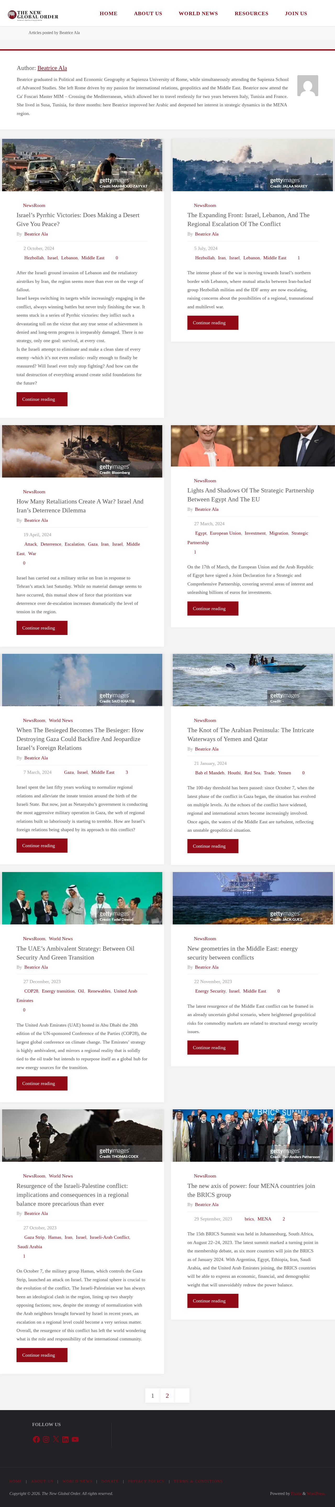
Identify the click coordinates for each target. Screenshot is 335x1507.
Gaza (93, 544)
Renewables (99, 991)
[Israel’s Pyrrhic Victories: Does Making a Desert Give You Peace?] (82, 165)
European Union (225, 533)
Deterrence (51, 544)
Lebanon (69, 257)
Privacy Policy (146, 1481)
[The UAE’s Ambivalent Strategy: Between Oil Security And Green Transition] (82, 898)
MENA (264, 1218)
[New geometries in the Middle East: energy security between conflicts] (253, 898)
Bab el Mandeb (209, 772)
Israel (52, 257)
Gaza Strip (34, 1237)
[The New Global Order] (33, 13)
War (32, 553)
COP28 (31, 991)
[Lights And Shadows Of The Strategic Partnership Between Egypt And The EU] (253, 446)
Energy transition (58, 991)
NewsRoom (34, 205)
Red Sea (252, 772)
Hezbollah (34, 257)
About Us (42, 1481)
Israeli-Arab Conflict (109, 1237)
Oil (81, 991)
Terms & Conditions (198, 1481)
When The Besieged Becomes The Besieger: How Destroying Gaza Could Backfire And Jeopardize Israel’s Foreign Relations (80, 738)
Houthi (234, 772)
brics (249, 1218)
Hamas (54, 1237)
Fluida (296, 1493)
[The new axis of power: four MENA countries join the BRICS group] (253, 1135)
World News (61, 720)
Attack (30, 544)
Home (15, 1481)
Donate (110, 1481)
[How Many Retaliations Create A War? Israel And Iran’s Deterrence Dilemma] (82, 451)
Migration (278, 533)
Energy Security (210, 991)
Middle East (92, 257)
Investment (255, 533)
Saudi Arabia (30, 1246)
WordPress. (316, 1493)
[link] (322, 13)
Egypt (200, 533)
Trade (269, 772)
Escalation (74, 544)
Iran (222, 257)
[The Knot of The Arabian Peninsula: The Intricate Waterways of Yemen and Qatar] (253, 680)
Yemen (284, 772)
